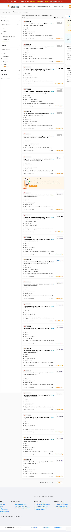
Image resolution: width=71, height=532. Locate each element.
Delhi (4, 53)
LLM (4, 28)
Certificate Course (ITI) (9, 36)
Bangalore (5, 61)
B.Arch (4, 31)
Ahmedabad (6, 56)
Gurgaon (5, 59)
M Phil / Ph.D (6, 39)
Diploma (5, 34)
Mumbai (5, 64)
